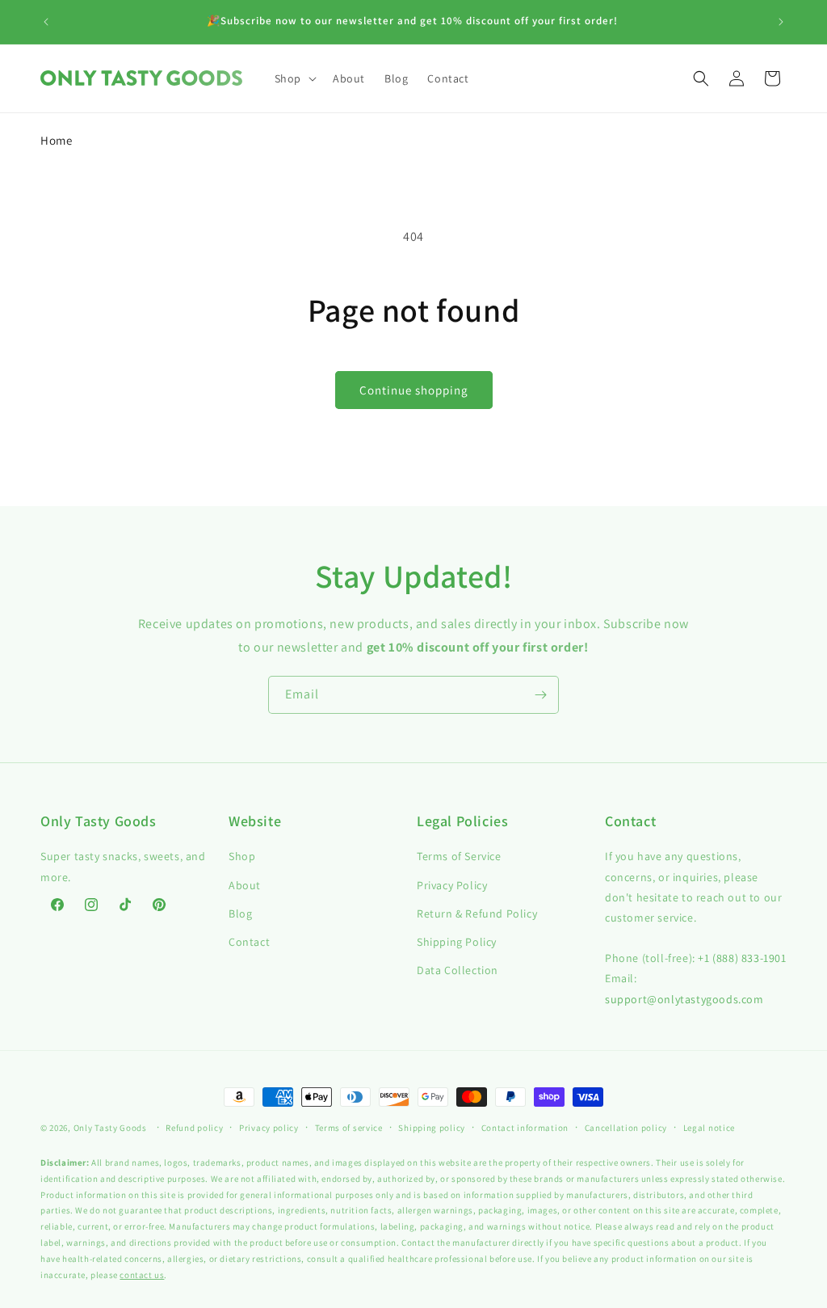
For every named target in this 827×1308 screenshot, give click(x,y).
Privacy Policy (452, 885)
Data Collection (457, 970)
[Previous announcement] (46, 21)
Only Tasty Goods (110, 1127)
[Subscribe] (540, 695)
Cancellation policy (626, 1127)
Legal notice (709, 1127)
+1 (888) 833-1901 (742, 958)
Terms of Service (459, 856)
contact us (142, 1275)
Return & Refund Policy (477, 913)
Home (56, 140)
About (245, 885)
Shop (242, 856)
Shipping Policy (457, 942)
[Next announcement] (781, 21)
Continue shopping (413, 390)
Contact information (525, 1127)
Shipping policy (431, 1127)
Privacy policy (269, 1127)
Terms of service (349, 1127)
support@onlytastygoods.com (684, 999)
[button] (294, 78)
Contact (249, 942)
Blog (240, 913)
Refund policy (194, 1127)
